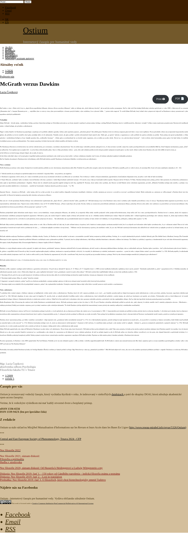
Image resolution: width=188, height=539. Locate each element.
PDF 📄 (179, 98)
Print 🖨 (160, 98)
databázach (118, 394)
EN (7, 22)
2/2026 (9, 72)
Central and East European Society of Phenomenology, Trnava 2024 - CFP (40, 438)
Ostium (35, 30)
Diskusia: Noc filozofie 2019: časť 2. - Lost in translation (31, 476)
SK (7, 19)
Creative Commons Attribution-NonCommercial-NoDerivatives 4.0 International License (62, 503)
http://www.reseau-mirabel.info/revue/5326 (157, 427)
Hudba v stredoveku (11, 462)
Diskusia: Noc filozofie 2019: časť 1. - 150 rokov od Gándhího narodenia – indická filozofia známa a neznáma (60, 473)
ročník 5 (9, 378)
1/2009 (9, 375)
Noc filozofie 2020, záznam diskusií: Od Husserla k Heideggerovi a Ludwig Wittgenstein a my (51, 467)
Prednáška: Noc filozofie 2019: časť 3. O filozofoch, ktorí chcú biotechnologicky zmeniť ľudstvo (53, 479)
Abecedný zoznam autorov (19, 58)
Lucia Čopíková (9, 92)
